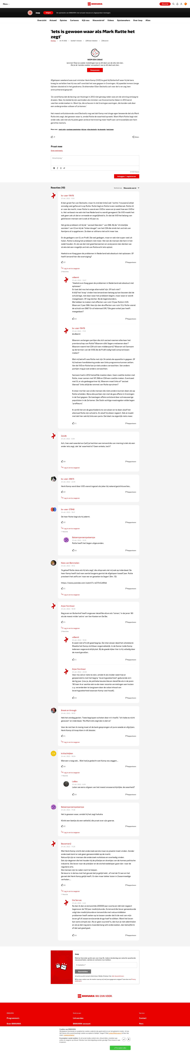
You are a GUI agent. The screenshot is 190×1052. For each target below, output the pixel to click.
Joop (38, 13)
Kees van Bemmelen (70, 563)
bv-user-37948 (67, 509)
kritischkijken (67, 753)
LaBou (75, 781)
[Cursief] (57, 168)
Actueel (53, 20)
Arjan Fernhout (68, 606)
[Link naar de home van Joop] (30, 12)
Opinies (63, 20)
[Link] (64, 168)
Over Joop (137, 20)
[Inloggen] (181, 4)
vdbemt (75, 277)
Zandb (64, 436)
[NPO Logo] (185, 4)
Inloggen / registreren (126, 176)
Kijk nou (85, 20)
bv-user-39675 (67, 479)
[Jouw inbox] (177, 4)
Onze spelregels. (57, 150)
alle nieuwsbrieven (118, 976)
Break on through (68, 710)
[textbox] (95, 160)
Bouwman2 (66, 843)
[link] (62, 129)
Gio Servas (77, 900)
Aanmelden (83, 971)
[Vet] (54, 168)
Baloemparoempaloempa (83, 537)
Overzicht (41, 20)
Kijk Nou (53, 40)
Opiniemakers (123, 20)
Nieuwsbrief (98, 20)
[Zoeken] (173, 4)
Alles (148, 20)
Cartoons (74, 20)
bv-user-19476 (67, 195)
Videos (110, 20)
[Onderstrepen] (60, 168)
